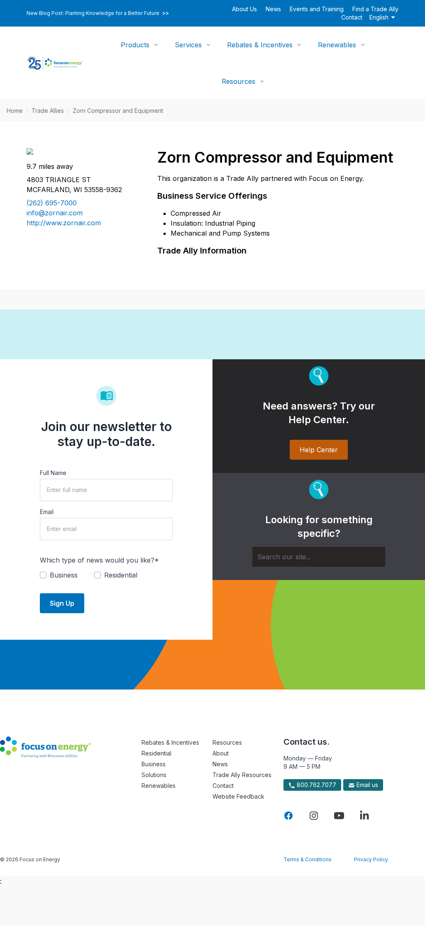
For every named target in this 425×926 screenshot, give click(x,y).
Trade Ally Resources (241, 774)
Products (135, 45)
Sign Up (62, 603)
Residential (156, 753)
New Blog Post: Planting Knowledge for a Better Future (98, 13)
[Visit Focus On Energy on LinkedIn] (364, 816)
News (273, 8)
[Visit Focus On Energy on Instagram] (314, 816)
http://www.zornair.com (64, 223)
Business (154, 764)
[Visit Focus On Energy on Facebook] (288, 816)
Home (15, 110)
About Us (244, 8)
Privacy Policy (371, 859)
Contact (351, 17)
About (220, 753)
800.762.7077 (315, 784)
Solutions (154, 774)
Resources (238, 81)
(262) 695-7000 (52, 203)
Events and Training (317, 8)
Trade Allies (48, 110)
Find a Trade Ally (375, 8)
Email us (366, 784)
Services (188, 45)
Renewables (337, 45)
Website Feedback (238, 796)
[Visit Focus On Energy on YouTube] (339, 816)
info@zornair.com (55, 213)
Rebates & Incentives (260, 45)
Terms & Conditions (307, 859)
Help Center (319, 450)
